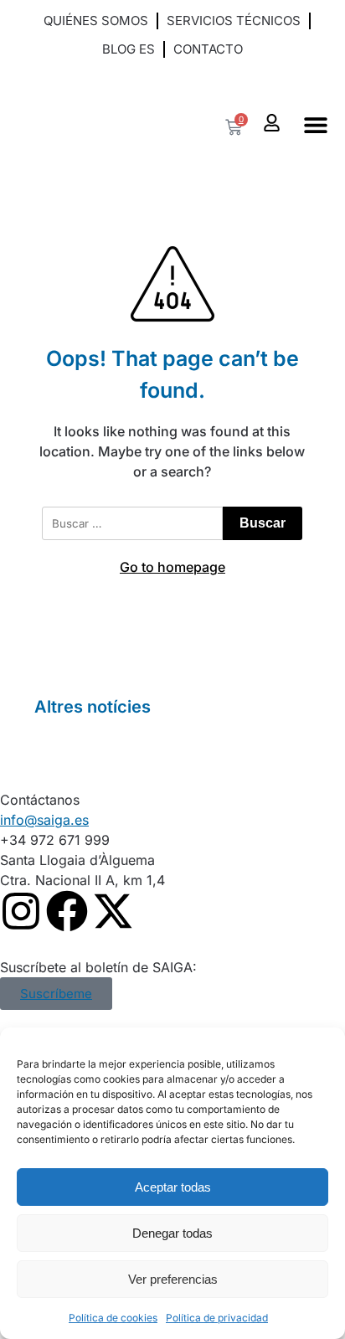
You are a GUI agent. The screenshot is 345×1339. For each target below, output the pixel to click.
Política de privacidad (217, 1317)
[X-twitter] (113, 911)
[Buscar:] (132, 523)
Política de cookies (113, 1317)
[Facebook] (67, 911)
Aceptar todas (173, 1187)
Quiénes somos (96, 20)
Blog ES (128, 49)
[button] (173, 77)
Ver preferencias (173, 1279)
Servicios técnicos (234, 20)
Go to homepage (172, 567)
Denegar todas (172, 1233)
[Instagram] (21, 911)
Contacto (208, 49)
